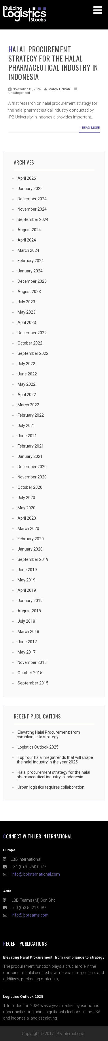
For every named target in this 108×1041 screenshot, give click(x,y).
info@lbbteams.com (30, 915)
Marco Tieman (59, 89)
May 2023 (26, 312)
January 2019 (30, 600)
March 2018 (28, 631)
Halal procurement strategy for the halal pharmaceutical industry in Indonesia (53, 63)
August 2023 (29, 291)
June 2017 (27, 642)
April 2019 (27, 590)
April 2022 (27, 394)
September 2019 (33, 559)
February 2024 (31, 260)
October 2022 (30, 343)
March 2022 (28, 405)
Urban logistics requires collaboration (51, 787)
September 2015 (33, 683)
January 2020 (30, 549)
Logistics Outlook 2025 (38, 747)
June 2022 (27, 374)
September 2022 (33, 353)
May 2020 (26, 508)
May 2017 (26, 652)
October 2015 (30, 672)
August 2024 (29, 229)
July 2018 (26, 621)
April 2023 (27, 322)
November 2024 (32, 209)
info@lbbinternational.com (36, 874)
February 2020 (31, 539)
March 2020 (28, 528)
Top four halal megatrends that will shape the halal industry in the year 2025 (55, 759)
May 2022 (26, 384)
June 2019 (27, 569)
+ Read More (89, 128)
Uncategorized (19, 93)
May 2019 (26, 580)
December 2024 (32, 199)
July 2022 (26, 363)
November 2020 (32, 477)
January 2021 (30, 456)
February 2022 (31, 415)
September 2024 (33, 219)
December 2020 (32, 466)
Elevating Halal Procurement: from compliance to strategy (48, 734)
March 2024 (28, 250)
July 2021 (26, 425)
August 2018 (29, 611)
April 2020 (27, 518)
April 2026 (27, 178)
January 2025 (30, 188)
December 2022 (32, 332)
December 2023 (32, 281)
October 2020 (30, 487)
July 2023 (26, 302)
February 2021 (31, 446)
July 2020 (26, 497)
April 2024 (27, 240)
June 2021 (27, 436)
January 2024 (30, 271)
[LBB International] (24, 21)
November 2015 (32, 662)
